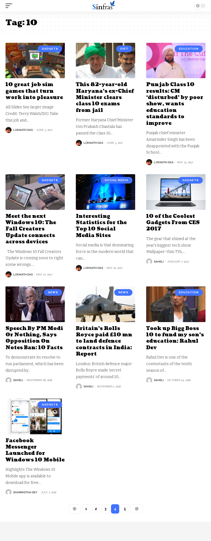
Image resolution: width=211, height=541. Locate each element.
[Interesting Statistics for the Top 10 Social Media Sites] (105, 192)
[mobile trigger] (10, 6)
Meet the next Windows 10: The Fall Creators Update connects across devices (30, 229)
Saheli (159, 261)
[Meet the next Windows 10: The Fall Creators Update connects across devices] (35, 192)
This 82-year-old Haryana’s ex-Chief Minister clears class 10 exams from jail (105, 97)
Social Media (116, 180)
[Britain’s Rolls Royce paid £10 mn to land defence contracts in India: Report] (105, 304)
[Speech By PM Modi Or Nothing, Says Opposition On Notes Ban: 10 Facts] (35, 304)
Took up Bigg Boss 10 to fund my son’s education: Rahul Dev (175, 338)
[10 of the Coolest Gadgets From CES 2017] (176, 192)
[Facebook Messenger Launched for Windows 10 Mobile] (35, 416)
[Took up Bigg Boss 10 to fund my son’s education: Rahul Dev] (176, 304)
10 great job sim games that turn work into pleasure (34, 91)
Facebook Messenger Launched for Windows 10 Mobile (35, 450)
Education (189, 48)
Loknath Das (23, 129)
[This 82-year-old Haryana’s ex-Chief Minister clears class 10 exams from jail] (105, 60)
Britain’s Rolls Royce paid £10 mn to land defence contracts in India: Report (104, 341)
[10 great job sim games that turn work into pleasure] (35, 60)
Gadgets (50, 48)
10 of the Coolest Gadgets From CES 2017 (173, 223)
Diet (124, 48)
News (53, 292)
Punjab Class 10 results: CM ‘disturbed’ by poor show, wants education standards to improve (174, 103)
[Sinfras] (105, 6)
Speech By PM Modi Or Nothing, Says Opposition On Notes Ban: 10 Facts (34, 338)
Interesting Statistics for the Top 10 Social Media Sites (101, 226)
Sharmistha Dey (25, 492)
